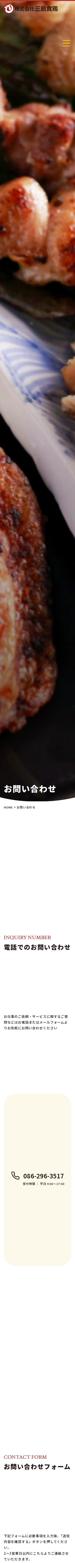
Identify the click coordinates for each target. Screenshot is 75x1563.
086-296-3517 (43, 1176)
